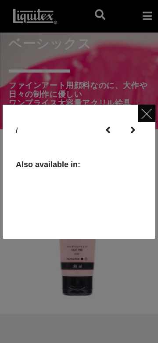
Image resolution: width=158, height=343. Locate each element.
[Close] (146, 113)
